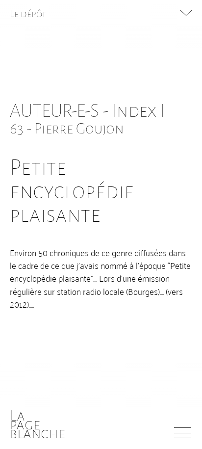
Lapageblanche (37, 424)
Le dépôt (28, 13)
